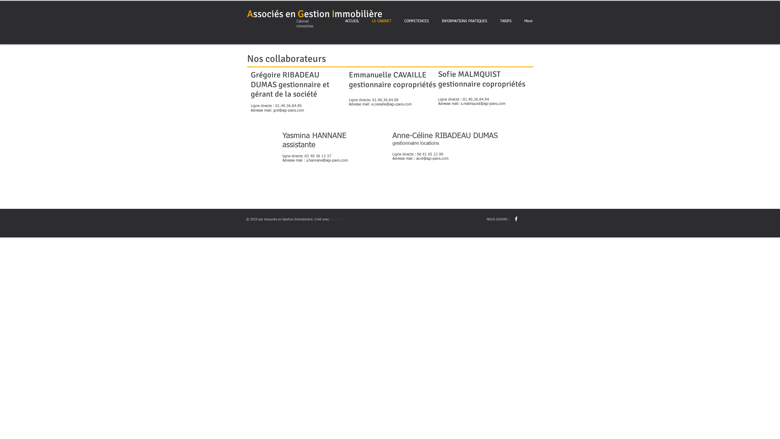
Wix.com (336, 219)
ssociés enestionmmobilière (314, 14)
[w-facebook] (516, 219)
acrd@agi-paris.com (432, 159)
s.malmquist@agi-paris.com (483, 104)
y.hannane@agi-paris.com (327, 160)
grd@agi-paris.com (288, 110)
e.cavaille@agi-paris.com (391, 104)
